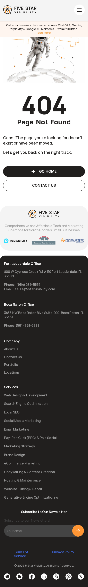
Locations (12, 372)
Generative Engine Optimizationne (31, 497)
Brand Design (14, 455)
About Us (11, 349)
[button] (79, 11)
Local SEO (11, 412)
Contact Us (13, 357)
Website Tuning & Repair (23, 489)
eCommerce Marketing (22, 463)
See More (44, 32)
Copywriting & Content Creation (29, 472)
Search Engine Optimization (25, 403)
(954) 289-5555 (28, 284)
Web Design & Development (25, 395)
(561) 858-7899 (27, 325)
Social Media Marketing (22, 420)
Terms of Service (21, 554)
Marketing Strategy (19, 446)
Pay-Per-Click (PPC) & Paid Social (30, 437)
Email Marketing (16, 429)
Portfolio (11, 364)
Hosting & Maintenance (22, 480)
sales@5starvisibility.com (35, 289)
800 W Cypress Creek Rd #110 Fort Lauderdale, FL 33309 (43, 273)
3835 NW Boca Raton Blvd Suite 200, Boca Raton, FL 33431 (43, 314)
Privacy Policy (63, 552)
